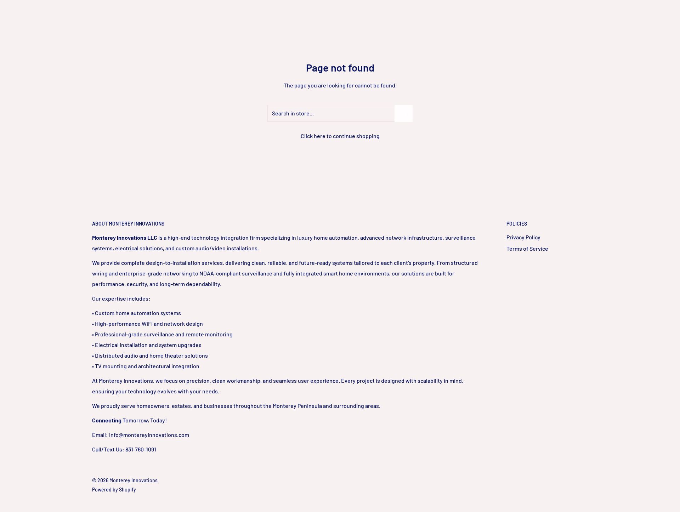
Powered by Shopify (114, 490)
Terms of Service (527, 248)
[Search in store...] (404, 113)
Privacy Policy (523, 237)
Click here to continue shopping (340, 135)
